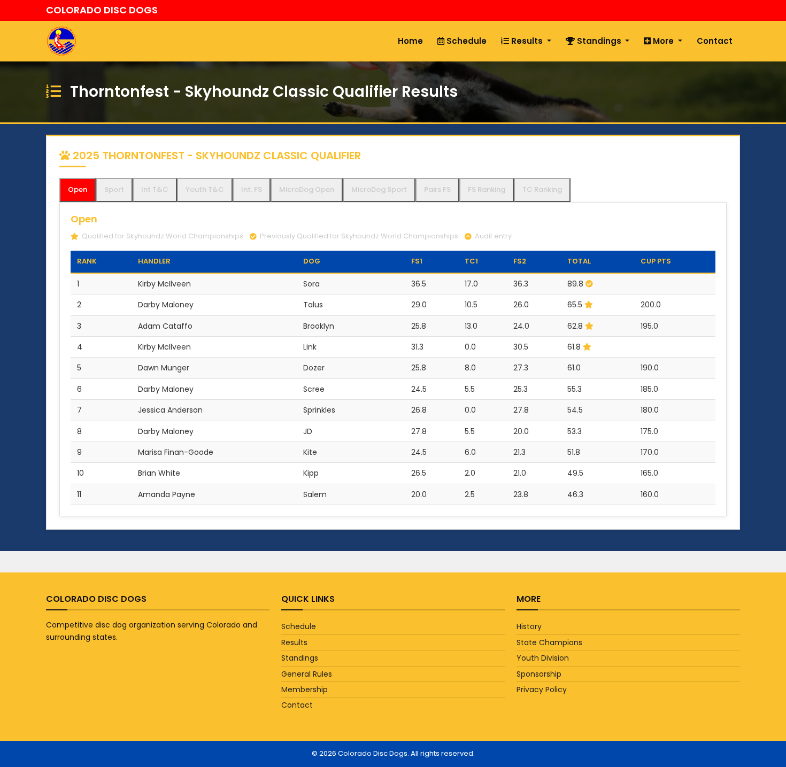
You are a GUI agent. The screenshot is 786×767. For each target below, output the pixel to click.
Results (527, 41)
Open (77, 189)
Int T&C (154, 189)
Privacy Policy (542, 689)
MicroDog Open (306, 189)
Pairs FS (437, 189)
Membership (304, 689)
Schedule (465, 41)
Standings (599, 41)
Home (410, 41)
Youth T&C (205, 189)
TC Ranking (542, 189)
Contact (715, 41)
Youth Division (543, 658)
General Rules (306, 674)
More (663, 41)
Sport (114, 189)
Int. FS (251, 189)
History (529, 626)
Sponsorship (539, 674)
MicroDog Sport (379, 189)
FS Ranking (486, 189)
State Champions (549, 642)
